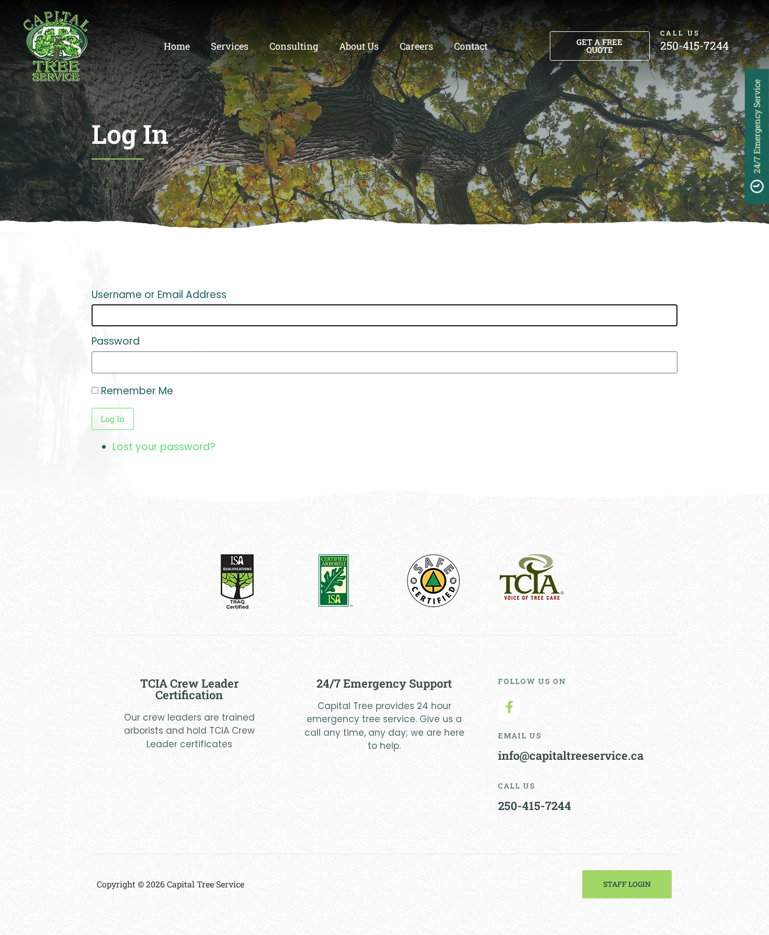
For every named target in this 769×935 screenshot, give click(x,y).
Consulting (293, 46)
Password (116, 341)
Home (177, 46)
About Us (359, 46)
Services (229, 46)
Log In (112, 418)
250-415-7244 (694, 45)
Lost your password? (164, 447)
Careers (416, 46)
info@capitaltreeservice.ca (570, 755)
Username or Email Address (159, 295)
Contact (471, 46)
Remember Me (137, 391)
